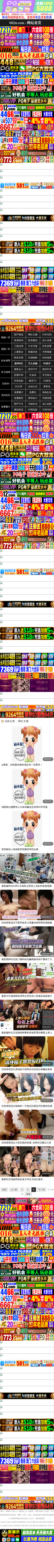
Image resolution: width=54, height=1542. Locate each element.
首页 (4, 1189)
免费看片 (18, 392)
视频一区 (5, 337)
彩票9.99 (18, 375)
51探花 (47, 381)
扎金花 (32, 375)
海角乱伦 (47, 392)
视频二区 (5, 349)
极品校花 (18, 409)
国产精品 (18, 334)
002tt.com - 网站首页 (25, 23)
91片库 (18, 386)
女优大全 (32, 386)
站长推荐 (5, 360)
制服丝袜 (32, 352)
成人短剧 (47, 404)
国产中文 (18, 404)
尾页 (28, 1194)
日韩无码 (47, 409)
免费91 (32, 392)
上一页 (14, 1189)
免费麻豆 (18, 398)
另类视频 (47, 352)
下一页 (42, 1189)
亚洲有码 (18, 340)
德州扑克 (47, 369)
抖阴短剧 (32, 409)
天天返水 (47, 375)
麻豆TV (33, 381)
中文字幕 (32, 346)
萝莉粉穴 (32, 398)
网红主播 (32, 334)
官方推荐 (5, 372)
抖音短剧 (18, 381)
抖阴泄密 (47, 398)
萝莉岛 (46, 386)
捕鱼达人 (18, 369)
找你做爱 (47, 357)
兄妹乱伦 (32, 404)
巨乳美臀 (47, 346)
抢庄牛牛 (32, 369)
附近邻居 (18, 357)
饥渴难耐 (32, 357)
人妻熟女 (18, 352)
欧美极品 (32, 340)
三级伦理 (18, 346)
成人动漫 (47, 340)
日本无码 (47, 334)
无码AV (6, 383)
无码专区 (5, 395)
